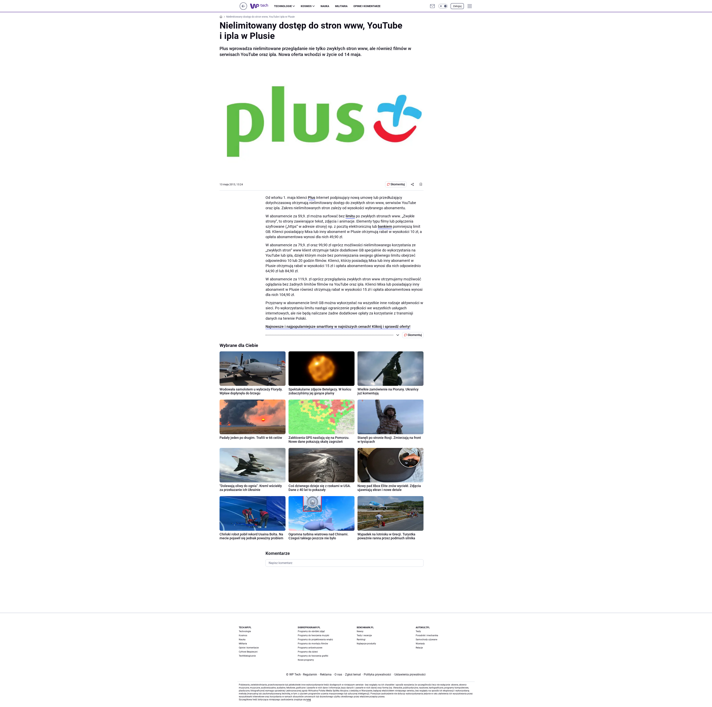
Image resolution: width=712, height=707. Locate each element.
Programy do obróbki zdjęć (311, 631)
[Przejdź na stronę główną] (243, 9)
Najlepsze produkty (366, 643)
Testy (418, 631)
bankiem (385, 226)
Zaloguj (457, 6)
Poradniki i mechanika (427, 635)
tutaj (308, 699)
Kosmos (306, 6)
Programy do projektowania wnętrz (315, 639)
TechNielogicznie (247, 656)
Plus (311, 197)
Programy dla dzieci (308, 651)
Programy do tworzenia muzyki (313, 635)
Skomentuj (397, 184)
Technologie (283, 6)
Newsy (360, 631)
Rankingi (361, 639)
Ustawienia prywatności (409, 674)
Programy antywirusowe (310, 647)
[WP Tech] (262, 6)
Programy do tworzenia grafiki (313, 656)
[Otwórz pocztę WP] (432, 6)
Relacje (419, 647)
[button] (443, 6)
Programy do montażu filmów (313, 643)
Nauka (325, 6)
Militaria (341, 6)
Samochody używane (426, 639)
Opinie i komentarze (366, 6)
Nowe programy (306, 660)
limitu (350, 216)
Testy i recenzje (364, 635)
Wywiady (420, 643)
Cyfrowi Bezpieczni (248, 651)
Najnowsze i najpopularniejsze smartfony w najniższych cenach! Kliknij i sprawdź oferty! (338, 326)
